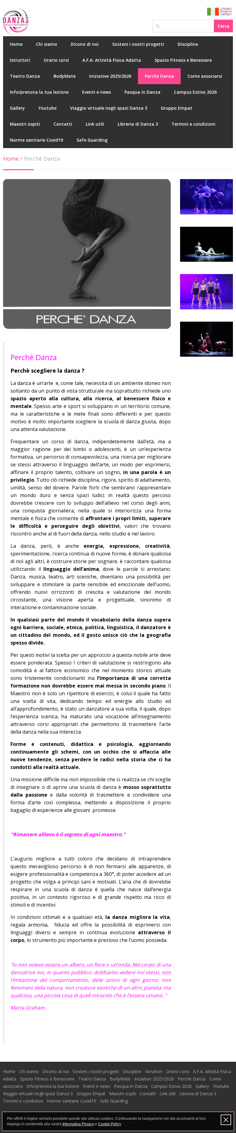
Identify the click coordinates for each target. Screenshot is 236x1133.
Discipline (188, 44)
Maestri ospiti (25, 124)
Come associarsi (204, 76)
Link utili (95, 124)
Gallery (17, 108)
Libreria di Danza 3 (138, 124)
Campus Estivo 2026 (195, 92)
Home (16, 44)
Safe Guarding (92, 140)
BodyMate (64, 76)
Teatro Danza (25, 76)
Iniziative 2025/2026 (110, 76)
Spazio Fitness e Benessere (183, 60)
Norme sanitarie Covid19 (36, 140)
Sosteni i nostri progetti (138, 44)
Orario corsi (56, 60)
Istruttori (20, 60)
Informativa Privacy (78, 1124)
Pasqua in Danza (142, 92)
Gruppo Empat (176, 108)
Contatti (62, 124)
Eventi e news (96, 92)
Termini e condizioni (193, 124)
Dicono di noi (85, 44)
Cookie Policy (109, 1124)
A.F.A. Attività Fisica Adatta (111, 60)
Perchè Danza (159, 76)
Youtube (47, 108)
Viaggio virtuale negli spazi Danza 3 (108, 108)
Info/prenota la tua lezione (39, 92)
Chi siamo (46, 44)
